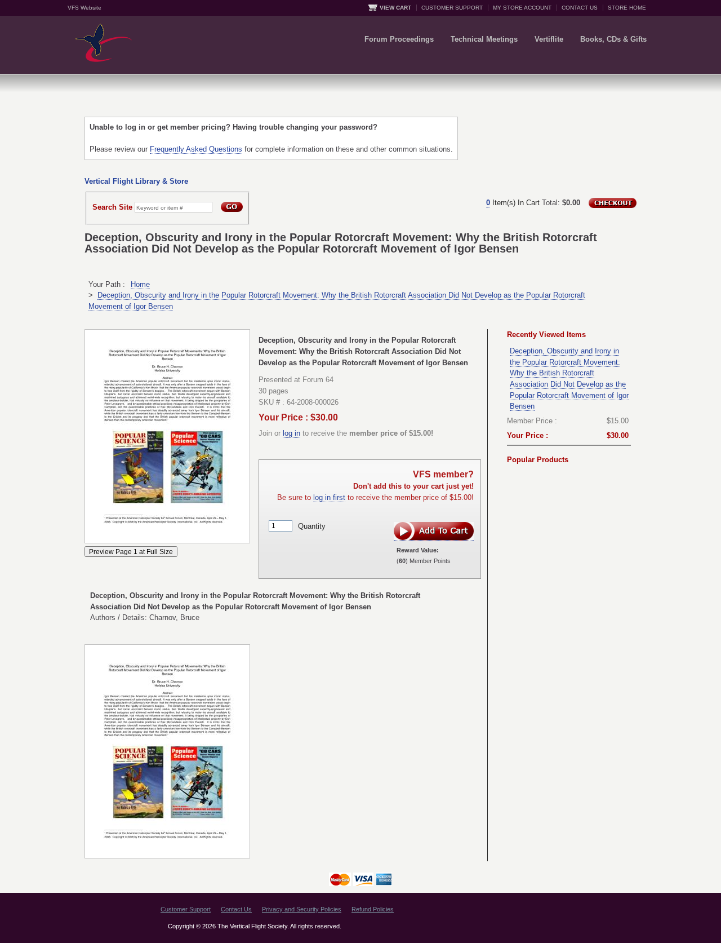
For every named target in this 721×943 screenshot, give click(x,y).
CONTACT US (580, 8)
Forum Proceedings (399, 39)
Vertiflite (549, 39)
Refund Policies (372, 909)
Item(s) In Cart (513, 202)
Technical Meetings (484, 39)
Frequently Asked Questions (196, 149)
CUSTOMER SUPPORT (452, 8)
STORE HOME (627, 8)
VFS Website (84, 8)
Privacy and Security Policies (301, 909)
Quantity (312, 525)
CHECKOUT (613, 203)
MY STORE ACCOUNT (522, 8)
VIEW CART (395, 8)
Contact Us (236, 909)
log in (291, 433)
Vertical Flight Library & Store (136, 181)
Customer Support (186, 909)
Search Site (112, 207)
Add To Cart (434, 531)
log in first (329, 497)
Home (140, 284)
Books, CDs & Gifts (613, 39)
